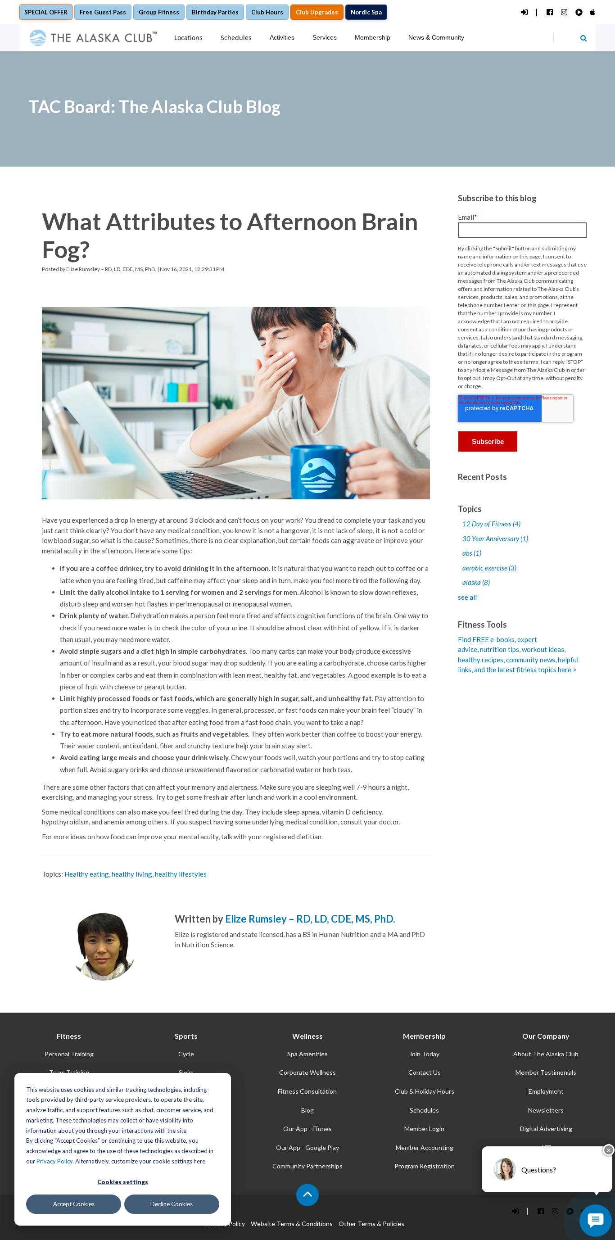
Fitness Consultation (307, 1091)
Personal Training (69, 1054)
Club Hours (267, 12)
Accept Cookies (74, 1204)
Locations (188, 37)
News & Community (436, 37)
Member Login (424, 1128)
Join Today (424, 1054)
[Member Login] (524, 12)
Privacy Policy (54, 1161)
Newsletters (546, 1110)
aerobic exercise (489, 568)
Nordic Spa (366, 12)
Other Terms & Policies (371, 1223)
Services (324, 37)
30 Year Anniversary (495, 538)
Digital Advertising (546, 1128)
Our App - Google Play (307, 1147)
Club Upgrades (317, 12)
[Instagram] (564, 12)
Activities (282, 37)
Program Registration (424, 1166)
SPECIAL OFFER (46, 12)
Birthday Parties (215, 12)
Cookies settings (122, 1182)
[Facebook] (549, 12)
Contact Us (424, 1072)
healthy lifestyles (181, 874)
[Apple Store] (593, 12)
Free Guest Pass (103, 12)
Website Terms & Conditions (292, 1223)
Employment (546, 1091)
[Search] (583, 38)
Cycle (186, 1054)
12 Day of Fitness (491, 524)
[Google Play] (578, 12)
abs (471, 553)
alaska (476, 582)
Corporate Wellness (307, 1072)
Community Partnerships (307, 1166)
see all (467, 597)
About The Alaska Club (546, 1054)
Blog (307, 1110)
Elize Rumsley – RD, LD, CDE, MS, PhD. (111, 269)
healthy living (132, 874)
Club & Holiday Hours (424, 1091)
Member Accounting (424, 1147)
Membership (372, 37)
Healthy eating (86, 874)
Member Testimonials (546, 1072)
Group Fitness (159, 12)
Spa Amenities (307, 1054)
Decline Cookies (171, 1204)
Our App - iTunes (307, 1128)
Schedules (236, 37)
